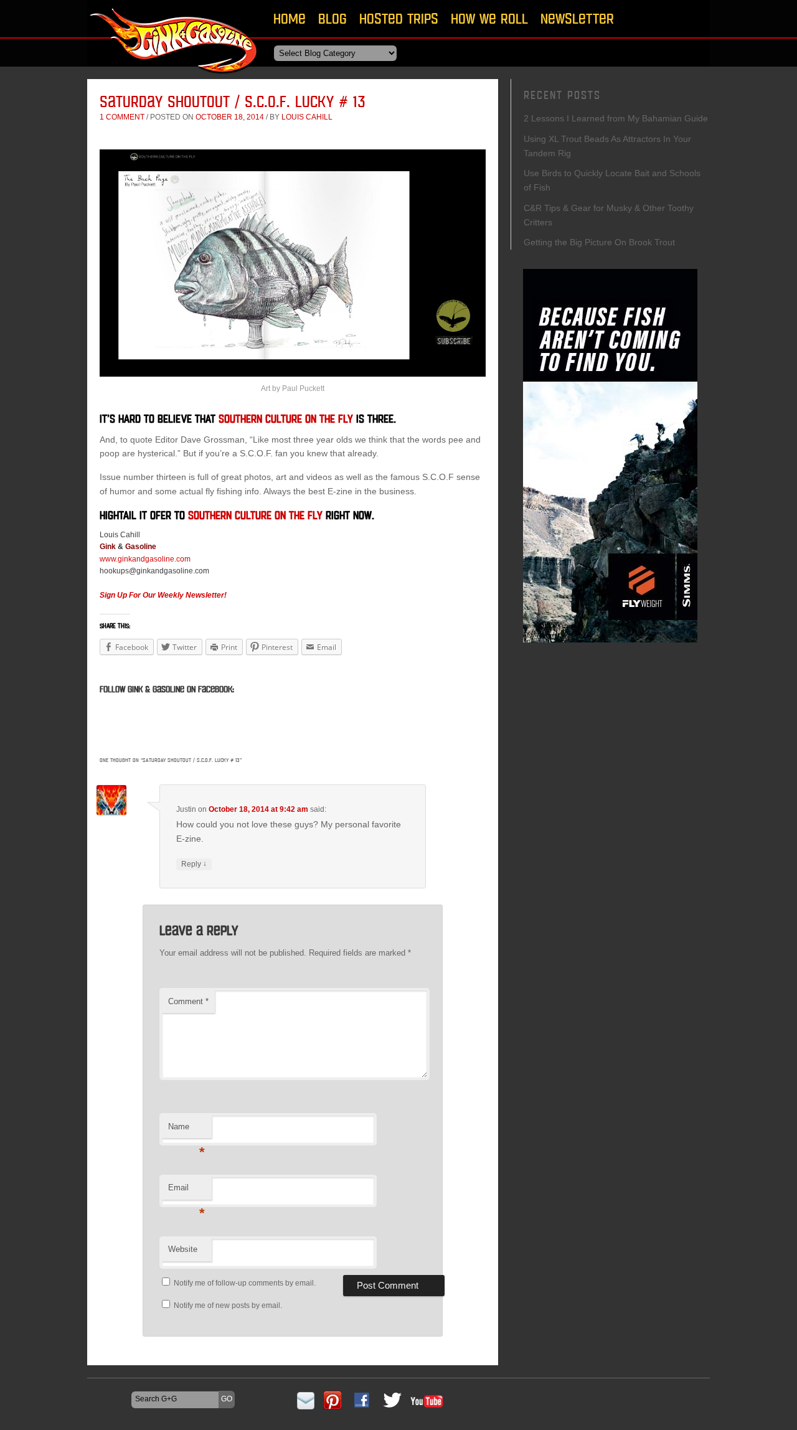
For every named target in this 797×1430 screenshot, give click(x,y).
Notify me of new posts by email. (228, 1305)
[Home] (174, 77)
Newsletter (577, 18)
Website (182, 1249)
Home (289, 18)
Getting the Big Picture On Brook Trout (599, 242)
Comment (188, 1001)
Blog (332, 18)
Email (186, 1191)
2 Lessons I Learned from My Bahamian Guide (616, 118)
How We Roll (489, 18)
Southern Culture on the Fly (286, 418)
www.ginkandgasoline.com (145, 559)
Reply (194, 863)
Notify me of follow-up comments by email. (245, 1283)
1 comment (122, 117)
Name (186, 1130)
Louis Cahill (306, 117)
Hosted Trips (398, 18)
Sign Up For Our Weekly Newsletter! (163, 595)
